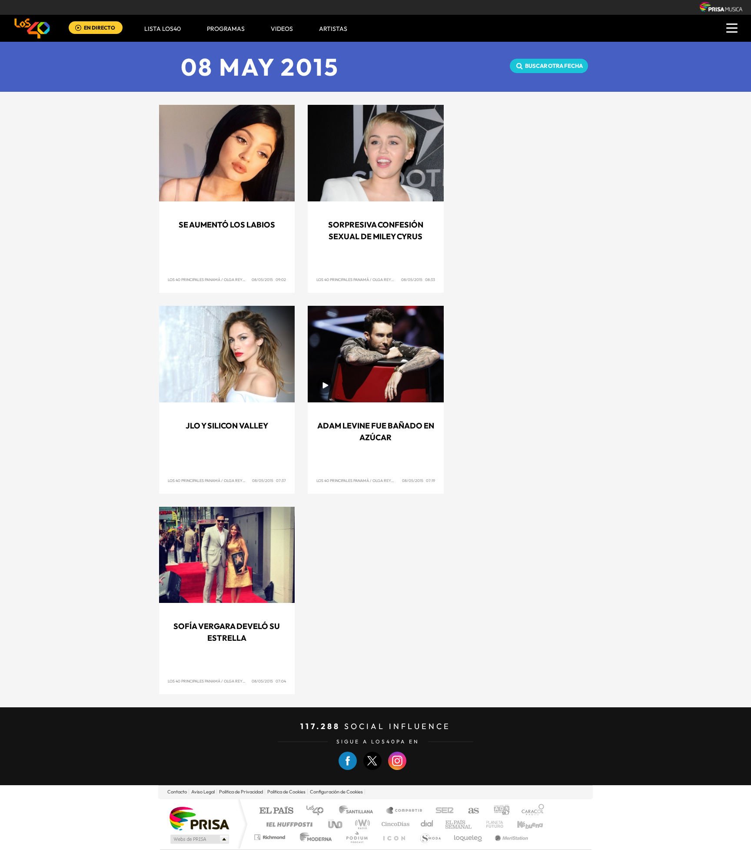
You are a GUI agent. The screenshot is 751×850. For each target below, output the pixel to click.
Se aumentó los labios (227, 225)
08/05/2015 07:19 (418, 480)
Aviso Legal (203, 792)
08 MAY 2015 (260, 67)
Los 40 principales (318, 811)
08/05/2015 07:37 (269, 480)
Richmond (270, 837)
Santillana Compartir (404, 811)
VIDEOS (282, 29)
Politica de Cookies (286, 792)
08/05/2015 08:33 (418, 279)
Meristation (510, 837)
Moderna (313, 837)
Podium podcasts (356, 837)
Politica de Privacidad (241, 792)
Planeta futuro (491, 824)
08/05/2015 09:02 (269, 279)
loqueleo (468, 837)
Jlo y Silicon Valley (227, 426)
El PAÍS (276, 811)
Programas (226, 29)
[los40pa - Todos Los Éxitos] (32, 28)
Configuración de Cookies (336, 792)
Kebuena (522, 824)
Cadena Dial (427, 824)
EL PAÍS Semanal (459, 824)
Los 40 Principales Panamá (194, 279)
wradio (361, 824)
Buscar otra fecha (554, 65)
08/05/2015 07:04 (269, 681)
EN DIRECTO (99, 27)
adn (498, 811)
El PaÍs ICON (393, 837)
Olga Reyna (236, 279)
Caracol (530, 811)
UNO (336, 824)
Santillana (358, 811)
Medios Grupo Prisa (199, 839)
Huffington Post (287, 824)
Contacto (177, 792)
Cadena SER (442, 811)
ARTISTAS (333, 29)
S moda (430, 837)
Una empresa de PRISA (199, 818)
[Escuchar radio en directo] (78, 28)
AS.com (470, 811)
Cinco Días (394, 824)
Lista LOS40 (162, 29)
